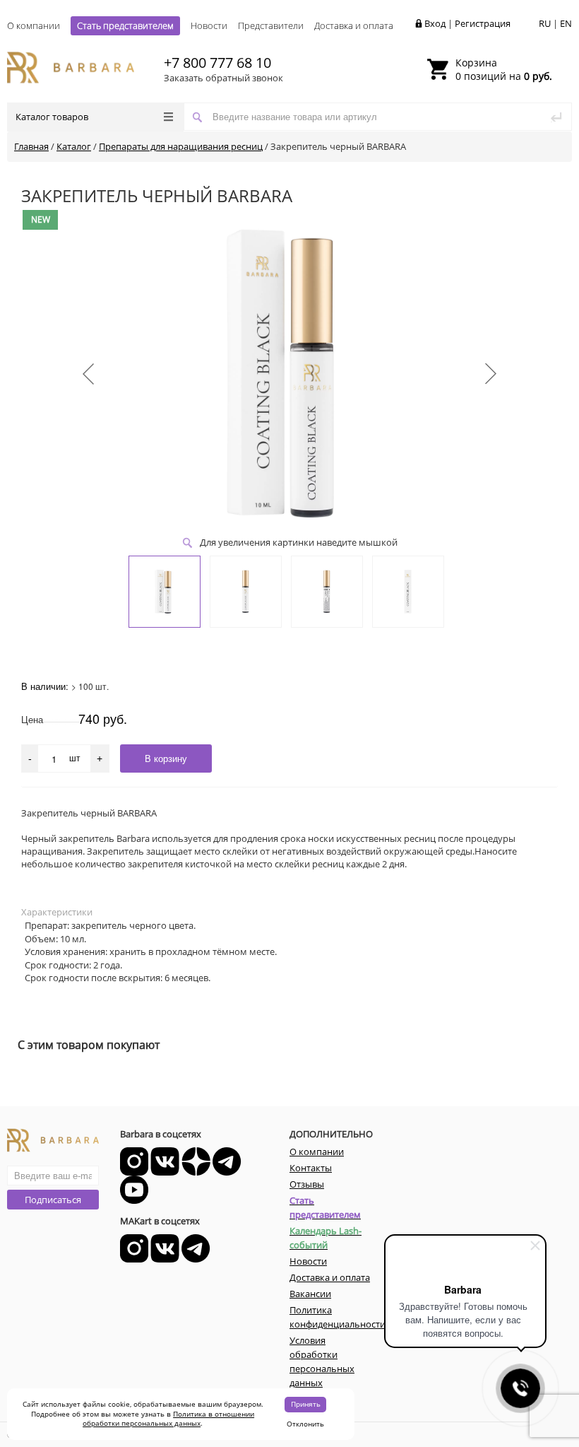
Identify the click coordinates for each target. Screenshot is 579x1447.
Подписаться (53, 1199)
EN (566, 23)
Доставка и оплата (353, 25)
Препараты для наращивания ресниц (181, 146)
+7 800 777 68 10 (217, 62)
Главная (31, 146)
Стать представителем (125, 25)
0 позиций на (503, 69)
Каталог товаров (52, 116)
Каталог (73, 146)
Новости (209, 25)
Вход (435, 23)
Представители (271, 25)
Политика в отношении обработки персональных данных (168, 1419)
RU (545, 23)
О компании (33, 25)
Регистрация (483, 23)
